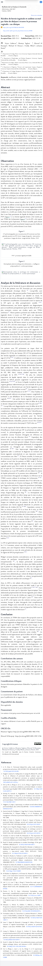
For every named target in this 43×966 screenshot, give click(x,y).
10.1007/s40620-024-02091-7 (11, 939)
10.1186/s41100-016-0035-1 (20, 853)
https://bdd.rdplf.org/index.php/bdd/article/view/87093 (17, 30)
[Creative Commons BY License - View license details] (37, 743)
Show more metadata (36, 15)
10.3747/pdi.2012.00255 (33, 824)
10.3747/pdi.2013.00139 (33, 833)
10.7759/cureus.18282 (34, 895)
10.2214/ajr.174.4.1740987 (13, 871)
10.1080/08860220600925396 (23, 862)
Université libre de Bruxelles (8, 60)
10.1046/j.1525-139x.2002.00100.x (16, 946)
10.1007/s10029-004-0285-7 (27, 844)
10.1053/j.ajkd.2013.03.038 (10, 771)
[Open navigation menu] (20, 2)
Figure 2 (22, 219)
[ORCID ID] (31, 43)
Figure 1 (7, 217)
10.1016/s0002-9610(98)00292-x (31, 911)
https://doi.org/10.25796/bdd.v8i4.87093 (13, 27)
